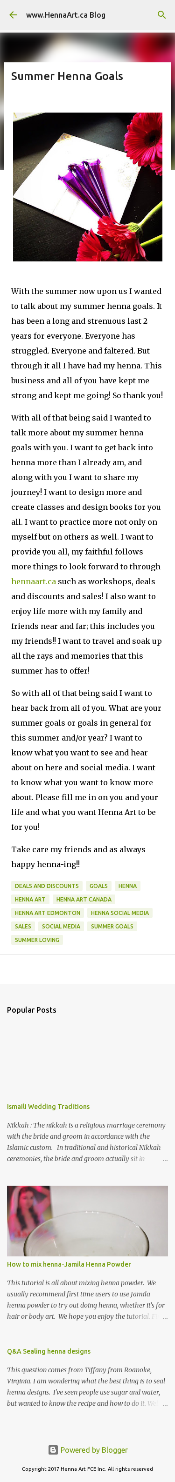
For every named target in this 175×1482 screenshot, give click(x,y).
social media (61, 926)
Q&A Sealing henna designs (49, 1351)
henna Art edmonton (47, 913)
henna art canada (84, 899)
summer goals (112, 926)
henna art (30, 899)
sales (23, 926)
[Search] (162, 15)
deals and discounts (47, 886)
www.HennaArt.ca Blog (65, 15)
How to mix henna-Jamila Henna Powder (69, 1264)
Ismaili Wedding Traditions (48, 1106)
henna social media (120, 913)
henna (128, 886)
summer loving (37, 940)
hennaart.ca (33, 581)
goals (99, 886)
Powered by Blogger (93, 1450)
